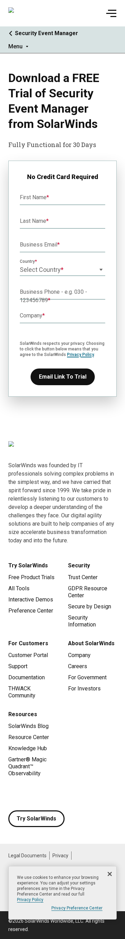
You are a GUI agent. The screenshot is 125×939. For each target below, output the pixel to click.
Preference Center (30, 610)
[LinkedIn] (69, 793)
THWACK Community (21, 692)
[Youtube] (55, 793)
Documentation (26, 677)
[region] (62, 893)
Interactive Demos (30, 599)
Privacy (60, 855)
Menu (15, 46)
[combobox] (62, 269)
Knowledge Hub (27, 748)
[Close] (109, 874)
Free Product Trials (31, 577)
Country (27, 261)
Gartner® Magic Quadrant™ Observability (27, 766)
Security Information (82, 621)
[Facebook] (13, 793)
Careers (77, 666)
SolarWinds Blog (28, 726)
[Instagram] (27, 793)
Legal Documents (27, 855)
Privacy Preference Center (76, 908)
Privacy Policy (80, 354)
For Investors (84, 688)
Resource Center (28, 737)
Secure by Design (89, 606)
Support (17, 666)
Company (79, 655)
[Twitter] (41, 793)
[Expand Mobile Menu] (111, 13)
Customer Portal (28, 655)
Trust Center (83, 577)
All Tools (19, 588)
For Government (87, 677)
